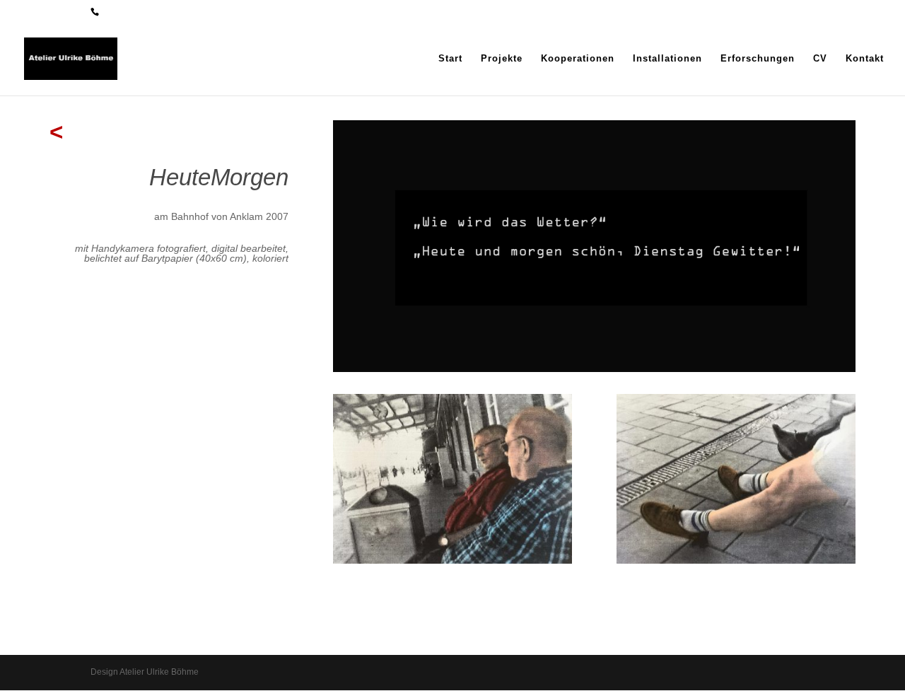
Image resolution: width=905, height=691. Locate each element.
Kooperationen (577, 59)
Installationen (667, 59)
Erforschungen (757, 59)
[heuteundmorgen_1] (736, 560)
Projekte (501, 59)
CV (820, 59)
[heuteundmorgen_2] (452, 560)
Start (450, 59)
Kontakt (865, 59)
